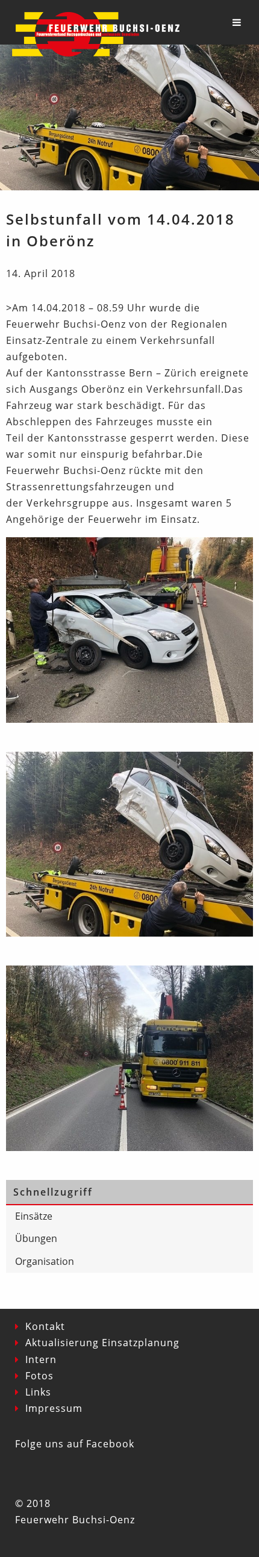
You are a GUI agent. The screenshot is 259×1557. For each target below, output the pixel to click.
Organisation (44, 1261)
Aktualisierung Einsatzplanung (102, 1342)
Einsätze (33, 1216)
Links (38, 1392)
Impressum (54, 1408)
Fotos (39, 1375)
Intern (41, 1359)
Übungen (36, 1238)
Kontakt (45, 1326)
